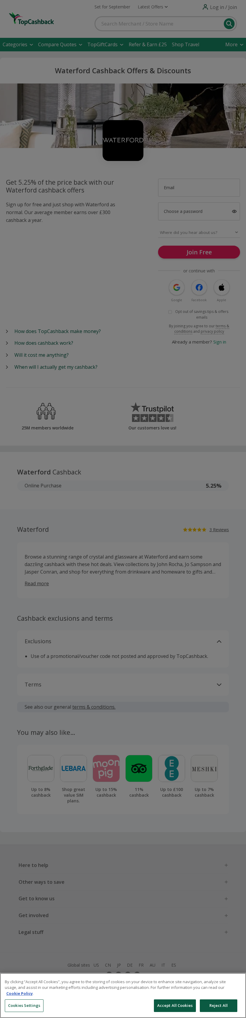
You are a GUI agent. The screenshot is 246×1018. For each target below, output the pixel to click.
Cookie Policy (19, 993)
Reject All (218, 1005)
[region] (123, 995)
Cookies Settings (24, 1005)
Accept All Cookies (175, 1005)
